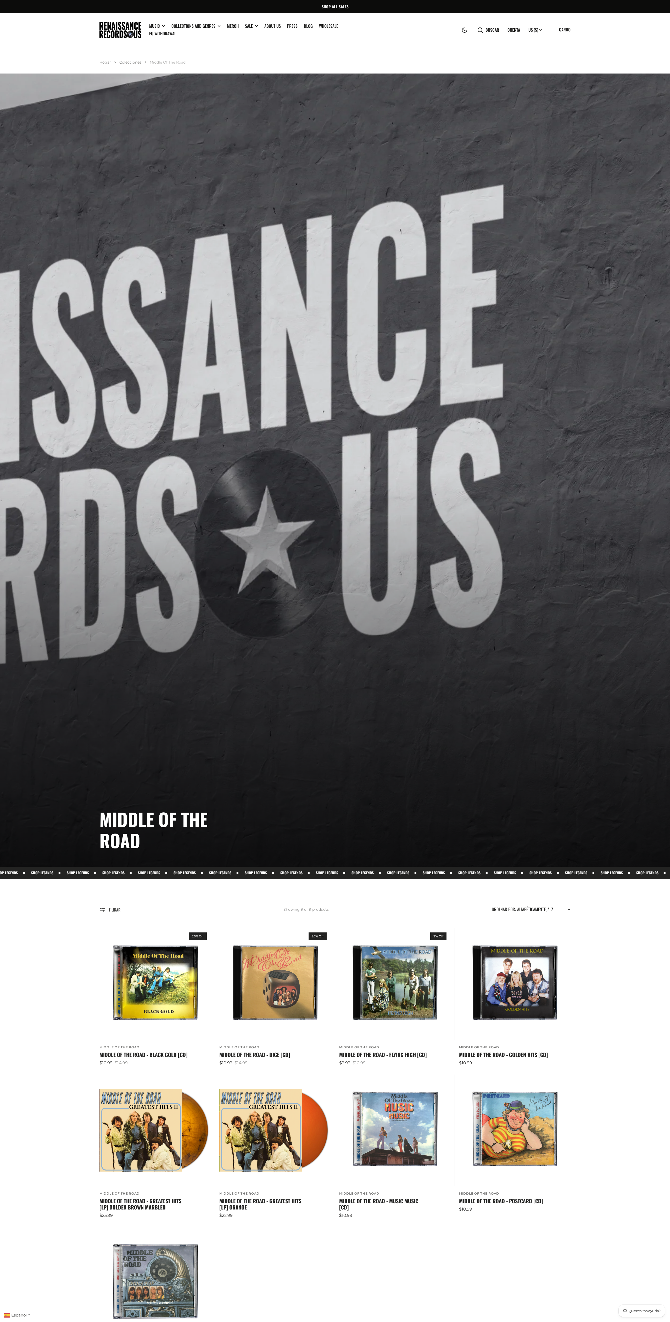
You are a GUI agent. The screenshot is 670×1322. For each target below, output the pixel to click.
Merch (233, 26)
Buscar (492, 30)
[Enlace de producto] (155, 997)
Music (154, 26)
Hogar (105, 62)
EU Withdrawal (162, 33)
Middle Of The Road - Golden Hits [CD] (503, 1054)
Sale (249, 26)
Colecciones (130, 62)
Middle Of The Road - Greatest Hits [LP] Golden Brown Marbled (140, 1204)
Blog (308, 26)
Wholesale (328, 26)
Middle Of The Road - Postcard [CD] (501, 1201)
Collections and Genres (193, 26)
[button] (464, 30)
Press (292, 26)
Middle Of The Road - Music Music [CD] (378, 1204)
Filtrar (114, 910)
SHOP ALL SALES (335, 6)
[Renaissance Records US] (120, 30)
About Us (272, 26)
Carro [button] (565, 29)
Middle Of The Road (119, 1047)
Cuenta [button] (513, 30)
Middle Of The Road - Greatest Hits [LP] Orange (260, 1204)
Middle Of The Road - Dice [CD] (254, 1054)
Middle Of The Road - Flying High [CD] (383, 1054)
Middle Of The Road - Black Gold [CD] (143, 1054)
